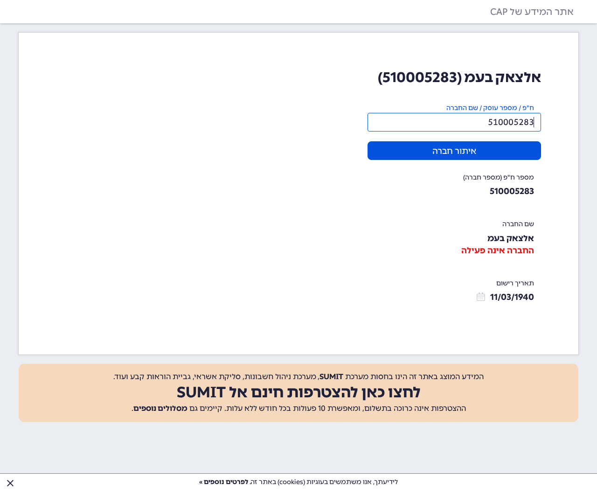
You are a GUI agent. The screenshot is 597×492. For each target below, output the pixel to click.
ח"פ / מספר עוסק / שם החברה (490, 108)
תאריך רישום (515, 283)
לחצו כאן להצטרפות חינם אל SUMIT (299, 392)
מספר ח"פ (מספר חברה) (498, 177)
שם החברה (518, 224)
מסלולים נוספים (160, 408)
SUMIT (331, 376)
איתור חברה (454, 151)
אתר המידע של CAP (532, 11)
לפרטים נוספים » (223, 482)
